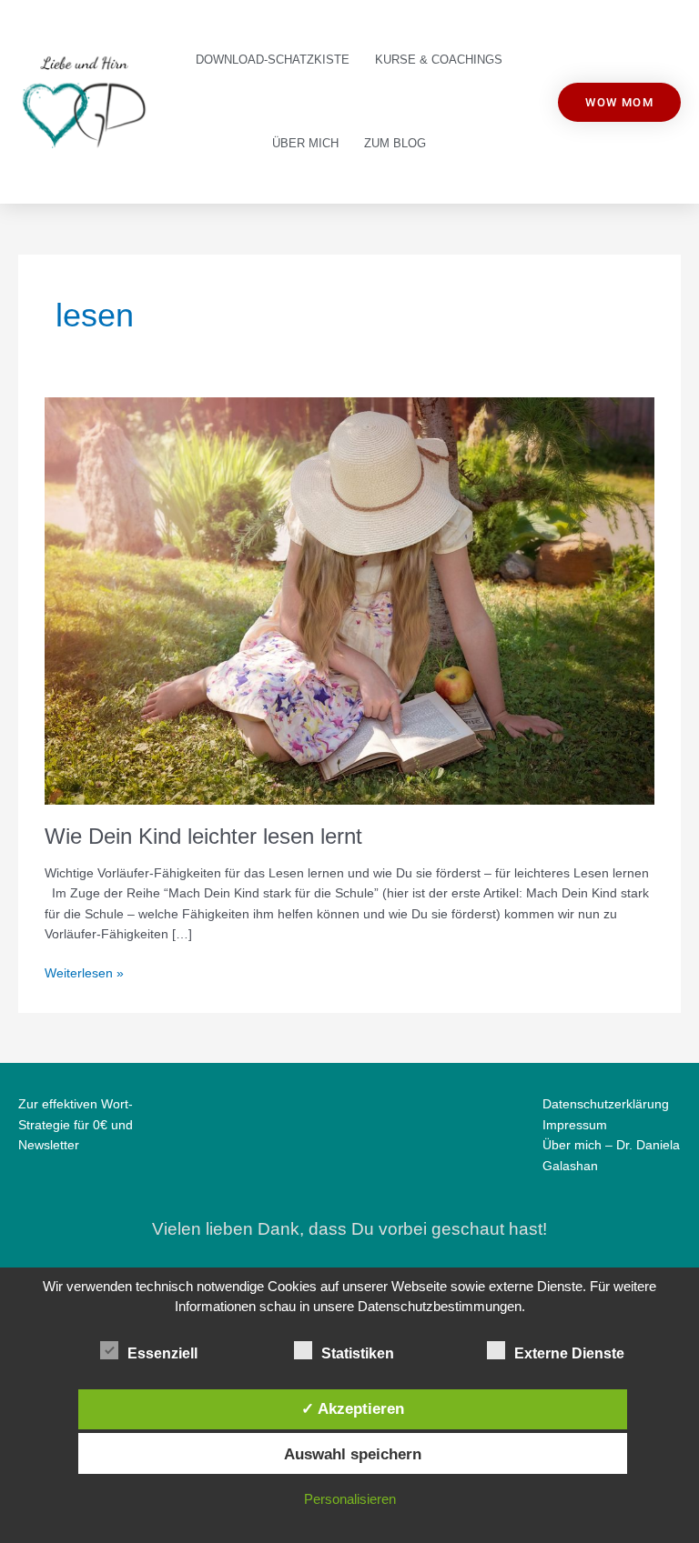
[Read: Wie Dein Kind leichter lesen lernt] (349, 600)
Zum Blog (395, 143)
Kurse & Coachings (438, 59)
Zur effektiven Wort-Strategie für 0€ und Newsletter (75, 1124)
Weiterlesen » (84, 972)
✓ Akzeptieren (352, 1408)
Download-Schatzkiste (273, 59)
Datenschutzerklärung (605, 1104)
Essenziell (162, 1353)
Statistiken (357, 1353)
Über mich (305, 143)
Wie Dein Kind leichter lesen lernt (203, 836)
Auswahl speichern (352, 1454)
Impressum (574, 1125)
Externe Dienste (569, 1353)
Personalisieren (350, 1499)
